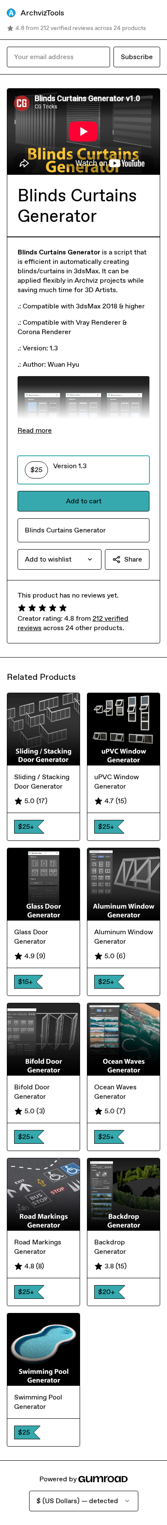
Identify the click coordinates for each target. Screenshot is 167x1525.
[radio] (83, 470)
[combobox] (59, 559)
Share (133, 559)
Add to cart (83, 501)
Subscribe (137, 57)
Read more (35, 430)
